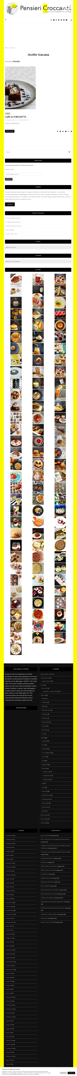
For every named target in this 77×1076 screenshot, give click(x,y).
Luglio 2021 (9, 930)
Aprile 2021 (9, 942)
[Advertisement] (38, 34)
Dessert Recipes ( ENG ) (46, 674)
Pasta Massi (45, 714)
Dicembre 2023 (9, 839)
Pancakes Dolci (46, 771)
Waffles (44, 811)
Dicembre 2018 (9, 1044)
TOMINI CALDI (44, 918)
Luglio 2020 (9, 977)
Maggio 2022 (9, 891)
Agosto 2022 (9, 879)
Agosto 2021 (9, 926)
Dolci (7, 113)
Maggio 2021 (9, 938)
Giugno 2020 (9, 981)
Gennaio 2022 (9, 906)
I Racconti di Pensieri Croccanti (13, 226)
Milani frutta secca (46, 710)
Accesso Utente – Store (11, 234)
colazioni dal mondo (46, 681)
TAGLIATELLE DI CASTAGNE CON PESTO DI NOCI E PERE (55, 852)
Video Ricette (45, 807)
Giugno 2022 (9, 887)
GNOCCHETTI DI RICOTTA (47, 882)
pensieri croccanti (10, 120)
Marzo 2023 (9, 859)
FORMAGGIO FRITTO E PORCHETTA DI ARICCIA (53, 908)
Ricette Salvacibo (46, 799)
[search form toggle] (71, 20)
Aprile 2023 (9, 855)
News (42, 685)
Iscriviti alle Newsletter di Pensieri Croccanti (19, 165)
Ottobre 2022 (9, 871)
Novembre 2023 (10, 843)
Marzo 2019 (9, 1036)
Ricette (42, 738)
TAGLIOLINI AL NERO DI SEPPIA (49, 914)
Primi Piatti (44, 791)
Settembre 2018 (10, 1056)
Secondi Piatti (45, 803)
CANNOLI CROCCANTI (46, 878)
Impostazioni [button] (63, 1073)
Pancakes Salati (47, 779)
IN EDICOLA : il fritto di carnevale (51, 691)
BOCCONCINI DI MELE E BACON (49, 894)
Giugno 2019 (9, 1025)
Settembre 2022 (10, 875)
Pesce (43, 787)
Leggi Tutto (9, 131)
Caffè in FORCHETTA (15, 116)
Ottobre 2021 (9, 918)
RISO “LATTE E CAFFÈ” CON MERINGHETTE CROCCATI (54, 839)
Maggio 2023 (9, 851)
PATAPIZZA (43, 862)
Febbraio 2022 (9, 902)
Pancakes (44, 768)
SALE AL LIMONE (45, 835)
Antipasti (44, 741)
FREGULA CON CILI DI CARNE (48, 870)
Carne (43, 745)
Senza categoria (44, 819)
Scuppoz (44, 726)
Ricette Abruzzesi (46, 795)
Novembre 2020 (10, 961)
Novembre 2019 (10, 1009)
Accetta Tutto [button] (71, 1073)
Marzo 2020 (9, 993)
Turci (43, 734)
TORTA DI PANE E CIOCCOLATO (48, 866)
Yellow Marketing (10, 230)
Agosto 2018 (9, 1060)
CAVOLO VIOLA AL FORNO (47, 922)
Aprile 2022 (9, 894)
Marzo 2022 (9, 898)
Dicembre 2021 (9, 910)
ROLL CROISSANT (45, 886)
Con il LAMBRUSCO (47, 753)
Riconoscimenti (44, 815)
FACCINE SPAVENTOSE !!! (47, 858)
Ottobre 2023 (9, 847)
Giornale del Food (45, 678)
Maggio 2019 (9, 1028)
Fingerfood (44, 764)
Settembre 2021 (10, 922)
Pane (43, 783)
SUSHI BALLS (44, 874)
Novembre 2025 (10, 835)
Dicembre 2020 (9, 958)
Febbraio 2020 (9, 997)
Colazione (44, 749)
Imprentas (44, 702)
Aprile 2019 (9, 1032)
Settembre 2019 (10, 1017)
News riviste (45, 688)
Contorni (44, 756)
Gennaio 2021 (9, 954)
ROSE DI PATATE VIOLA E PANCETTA (50, 890)
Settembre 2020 (10, 969)
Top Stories (43, 823)
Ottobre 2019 (9, 1013)
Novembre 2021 (10, 914)
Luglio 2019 (9, 1021)
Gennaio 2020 (9, 1001)
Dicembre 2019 (9, 1005)
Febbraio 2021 (9, 950)
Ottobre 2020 (9, 965)
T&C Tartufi (44, 730)
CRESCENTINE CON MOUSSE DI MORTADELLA (52, 902)
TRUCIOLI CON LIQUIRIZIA (47, 898)
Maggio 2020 (9, 985)
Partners (43, 695)
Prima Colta (44, 718)
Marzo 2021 (9, 946)
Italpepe (44, 706)
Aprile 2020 (9, 989)
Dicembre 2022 (9, 863)
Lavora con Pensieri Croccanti (13, 218)
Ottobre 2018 (9, 1052)
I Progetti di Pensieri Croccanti (13, 222)
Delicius (44, 698)
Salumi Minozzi (45, 722)
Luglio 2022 (9, 883)
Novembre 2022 (10, 867)
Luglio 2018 (9, 1064)
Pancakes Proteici (47, 775)
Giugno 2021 (9, 934)
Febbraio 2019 (9, 1040)
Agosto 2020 (9, 973)
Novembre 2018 (10, 1048)
